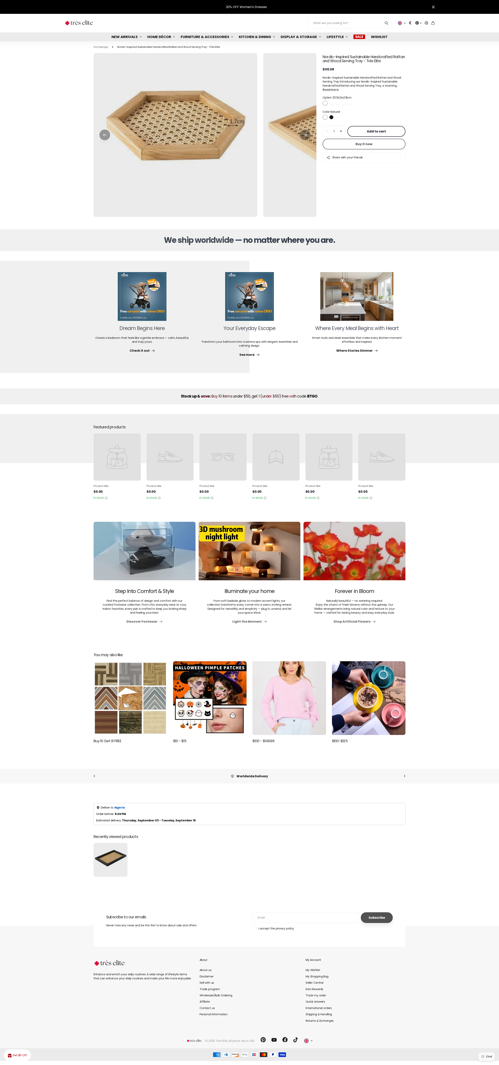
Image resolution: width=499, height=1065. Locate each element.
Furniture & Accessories (205, 36)
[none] (94, 776)
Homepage (101, 47)
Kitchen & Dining (255, 36)
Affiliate (205, 1002)
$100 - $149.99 (263, 740)
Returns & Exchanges (320, 1021)
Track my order (316, 995)
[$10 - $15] (210, 698)
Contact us (207, 1008)
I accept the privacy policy (276, 928)
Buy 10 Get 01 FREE (107, 740)
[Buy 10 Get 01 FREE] (130, 698)
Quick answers (315, 1002)
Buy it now (364, 144)
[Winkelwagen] (433, 23)
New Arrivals (124, 36)
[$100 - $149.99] (289, 698)
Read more (331, 89)
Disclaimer (207, 976)
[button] (104, 135)
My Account (313, 960)
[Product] (117, 457)
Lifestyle (335, 36)
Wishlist (379, 36)
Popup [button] (106, 498)
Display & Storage (299, 36)
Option (337, 97)
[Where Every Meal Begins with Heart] (356, 299)
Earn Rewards (314, 989)
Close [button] (433, 7)
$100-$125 (340, 740)
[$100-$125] (369, 698)
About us (205, 970)
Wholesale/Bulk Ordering (216, 995)
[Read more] (418, 23)
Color (331, 112)
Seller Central (314, 983)
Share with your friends (347, 157)
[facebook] (285, 1039)
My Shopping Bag (317, 976)
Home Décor (159, 36)
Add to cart (376, 131)
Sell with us (207, 983)
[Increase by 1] (341, 131)
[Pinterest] (263, 1039)
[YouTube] (274, 1039)
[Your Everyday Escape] (249, 299)
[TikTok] (295, 1039)
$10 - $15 (180, 740)
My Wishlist (313, 970)
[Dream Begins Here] (142, 299)
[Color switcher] (410, 23)
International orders (319, 1008)
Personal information (213, 1014)
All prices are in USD (241, 1041)
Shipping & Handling (319, 1014)
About (203, 960)
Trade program (210, 989)
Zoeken (386, 23)
